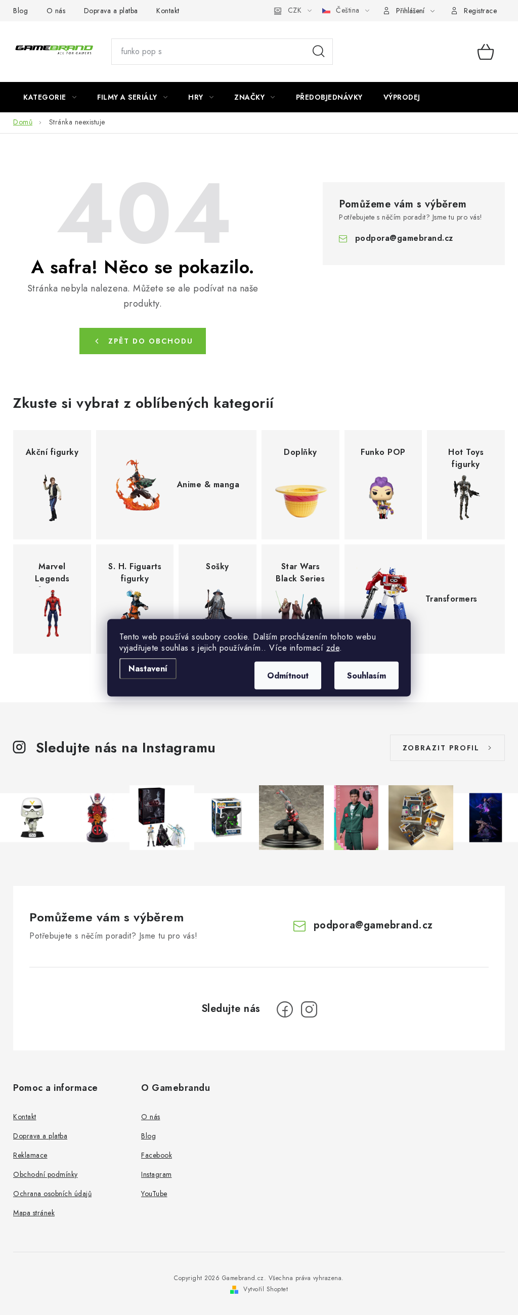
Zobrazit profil (441, 748)
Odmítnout (288, 675)
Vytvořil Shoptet (265, 1289)
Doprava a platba (111, 11)
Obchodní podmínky (45, 1174)
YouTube (154, 1194)
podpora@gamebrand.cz (404, 238)
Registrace (480, 11)
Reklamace (30, 1155)
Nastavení (147, 668)
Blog (20, 11)
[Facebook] (285, 1009)
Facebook (156, 1155)
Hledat (319, 51)
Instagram (156, 1174)
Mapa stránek (34, 1213)
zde (333, 647)
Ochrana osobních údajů (52, 1194)
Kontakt (168, 11)
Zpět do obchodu (150, 341)
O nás (56, 11)
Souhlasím (366, 675)
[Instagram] (309, 1009)
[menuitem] (50, 97)
